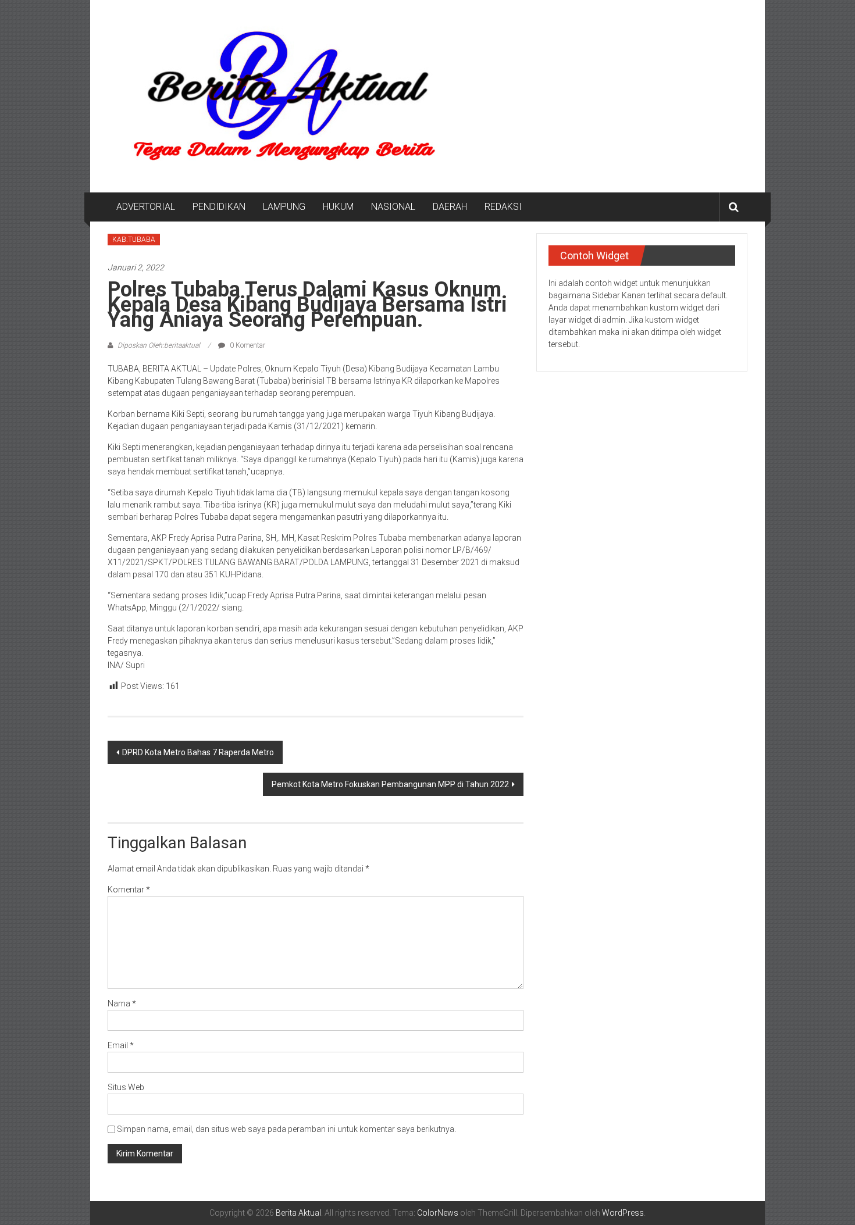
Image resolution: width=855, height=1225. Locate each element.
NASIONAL (393, 206)
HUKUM (338, 206)
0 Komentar (246, 345)
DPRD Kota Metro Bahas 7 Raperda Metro (198, 752)
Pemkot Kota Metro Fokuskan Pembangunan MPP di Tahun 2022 (390, 784)
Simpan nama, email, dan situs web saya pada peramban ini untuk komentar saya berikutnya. (286, 1129)
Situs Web (126, 1087)
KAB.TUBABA (133, 239)
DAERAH (450, 206)
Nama (122, 1003)
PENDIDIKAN (219, 206)
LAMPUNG (284, 206)
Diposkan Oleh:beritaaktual (159, 345)
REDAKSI (503, 206)
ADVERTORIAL (145, 206)
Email (121, 1045)
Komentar (129, 889)
